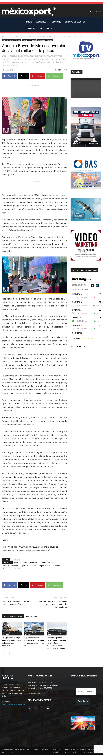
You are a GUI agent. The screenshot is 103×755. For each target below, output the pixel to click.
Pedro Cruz (16, 559)
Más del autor (31, 616)
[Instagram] (93, 11)
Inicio (4, 36)
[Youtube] (99, 11)
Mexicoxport (7, 569)
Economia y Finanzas (29, 40)
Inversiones (41, 40)
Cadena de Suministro (30, 562)
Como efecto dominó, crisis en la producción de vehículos (16, 602)
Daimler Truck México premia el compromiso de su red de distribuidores (53, 604)
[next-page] (8, 653)
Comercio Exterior (47, 562)
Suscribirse (83, 701)
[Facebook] (90, 11)
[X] (96, 11)
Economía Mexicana (10, 566)
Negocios (49, 40)
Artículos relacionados (12, 616)
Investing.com (87, 338)
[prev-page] (3, 653)
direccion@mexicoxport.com (13, 704)
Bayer (16, 562)
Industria (56, 566)
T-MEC (17, 569)
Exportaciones (26, 566)
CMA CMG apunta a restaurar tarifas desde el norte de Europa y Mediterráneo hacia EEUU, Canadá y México (56, 643)
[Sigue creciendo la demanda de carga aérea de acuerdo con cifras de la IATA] (34, 628)
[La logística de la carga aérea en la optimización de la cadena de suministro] (12, 628)
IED (35, 566)
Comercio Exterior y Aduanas (19, 36)
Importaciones (44, 566)
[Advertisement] (34, 90)
